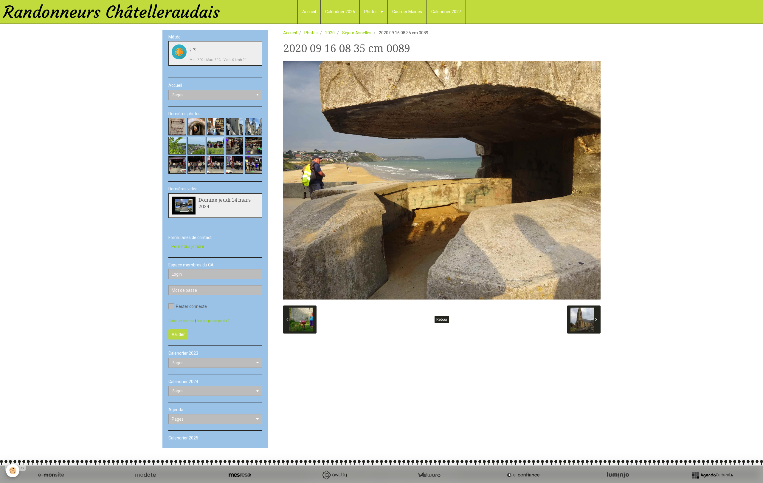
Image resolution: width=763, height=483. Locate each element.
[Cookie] (12, 470)
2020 (330, 32)
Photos (371, 11)
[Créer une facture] (429, 474)
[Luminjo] (617, 474)
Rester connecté (191, 306)
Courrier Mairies (407, 11)
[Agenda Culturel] (712, 474)
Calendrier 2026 (340, 11)
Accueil (309, 11)
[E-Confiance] (523, 474)
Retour (441, 319)
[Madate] (145, 474)
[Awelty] (334, 474)
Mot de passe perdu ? (213, 321)
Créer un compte (181, 321)
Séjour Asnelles (356, 32)
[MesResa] (240, 474)
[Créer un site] (51, 474)
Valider (178, 334)
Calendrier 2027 (446, 11)
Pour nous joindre (187, 246)
